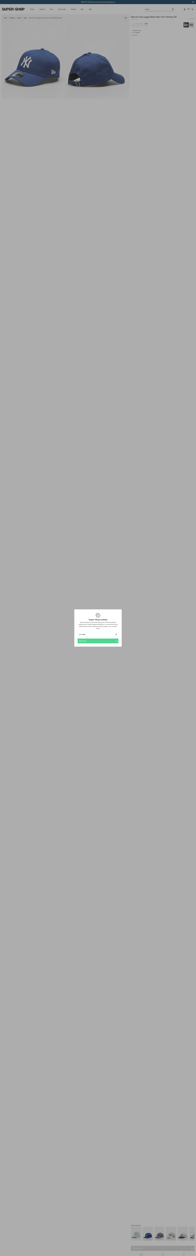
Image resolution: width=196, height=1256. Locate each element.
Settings (82, 634)
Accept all (83, 641)
